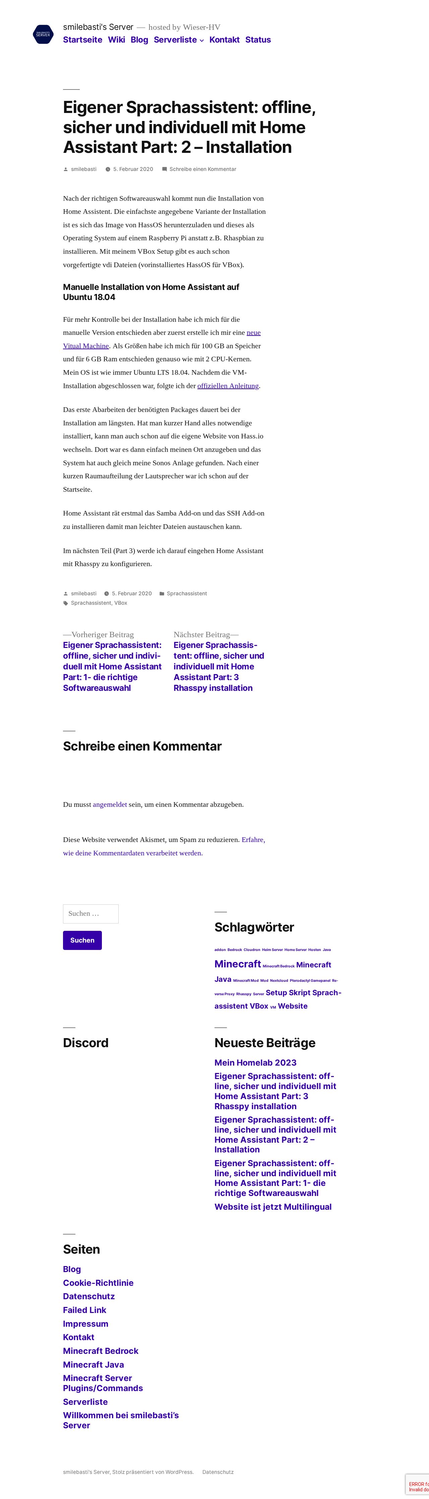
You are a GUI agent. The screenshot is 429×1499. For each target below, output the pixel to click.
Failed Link (84, 1310)
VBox (120, 603)
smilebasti (84, 169)
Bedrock (235, 950)
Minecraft (237, 964)
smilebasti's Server (98, 27)
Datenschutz (89, 1296)
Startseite (82, 40)
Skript (300, 992)
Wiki (116, 40)
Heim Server (272, 950)
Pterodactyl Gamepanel (310, 980)
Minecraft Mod (246, 980)
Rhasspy (243, 994)
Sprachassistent (187, 593)
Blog (139, 40)
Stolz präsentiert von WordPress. (153, 1472)
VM (273, 1007)
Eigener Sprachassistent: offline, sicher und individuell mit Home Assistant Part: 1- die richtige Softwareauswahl (275, 1178)
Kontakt (224, 40)
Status (258, 40)
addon (220, 950)
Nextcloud (279, 980)
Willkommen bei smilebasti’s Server (121, 1420)
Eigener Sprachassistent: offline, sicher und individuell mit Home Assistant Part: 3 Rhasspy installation (275, 1091)
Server (258, 994)
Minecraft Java (93, 1365)
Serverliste (175, 40)
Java (327, 950)
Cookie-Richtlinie (98, 1283)
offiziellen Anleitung (228, 386)
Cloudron (252, 950)
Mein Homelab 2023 (255, 1063)
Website (293, 1006)
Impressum (86, 1324)
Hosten (314, 950)
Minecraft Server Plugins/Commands (103, 1383)
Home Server (296, 950)
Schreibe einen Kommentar (203, 169)
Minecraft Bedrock (279, 966)
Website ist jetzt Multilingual (273, 1207)
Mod (264, 980)
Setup (276, 992)
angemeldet (110, 804)
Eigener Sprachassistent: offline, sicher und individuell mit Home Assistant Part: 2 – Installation (275, 1134)
